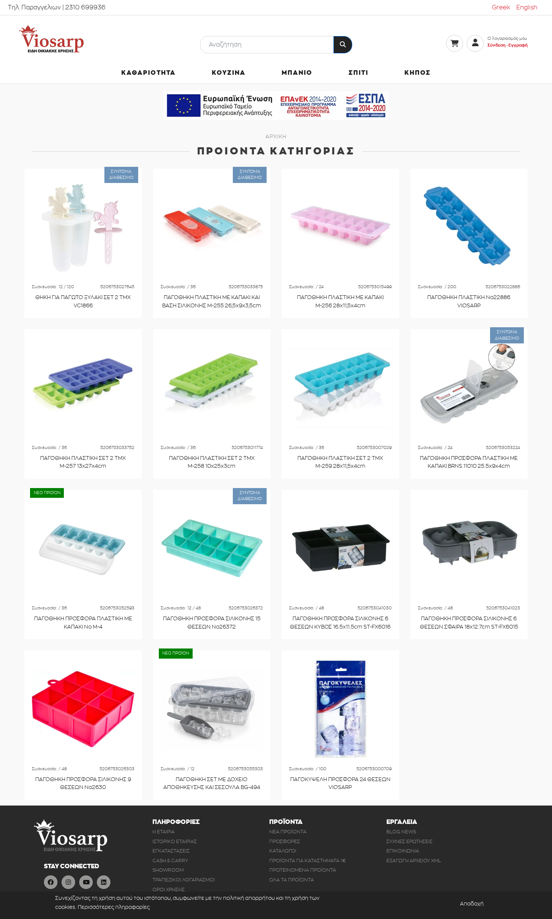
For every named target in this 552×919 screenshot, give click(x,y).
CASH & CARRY (170, 860)
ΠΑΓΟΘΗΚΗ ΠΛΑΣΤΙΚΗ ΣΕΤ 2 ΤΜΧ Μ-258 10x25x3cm (212, 462)
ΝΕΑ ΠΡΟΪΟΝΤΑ (287, 831)
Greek (501, 8)
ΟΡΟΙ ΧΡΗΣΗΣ (168, 889)
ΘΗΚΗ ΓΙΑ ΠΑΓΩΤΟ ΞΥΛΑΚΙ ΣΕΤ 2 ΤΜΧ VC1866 (83, 301)
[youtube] (86, 882)
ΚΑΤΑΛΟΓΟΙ (282, 850)
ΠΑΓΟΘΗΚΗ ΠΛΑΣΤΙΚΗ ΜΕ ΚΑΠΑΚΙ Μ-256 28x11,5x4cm (340, 301)
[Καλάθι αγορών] (454, 43)
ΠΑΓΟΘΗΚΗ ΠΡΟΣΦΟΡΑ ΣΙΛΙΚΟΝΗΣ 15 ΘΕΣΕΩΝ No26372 (212, 623)
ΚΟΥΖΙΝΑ (229, 73)
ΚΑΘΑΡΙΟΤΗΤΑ (148, 73)
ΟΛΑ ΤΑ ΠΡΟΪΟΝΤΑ (291, 879)
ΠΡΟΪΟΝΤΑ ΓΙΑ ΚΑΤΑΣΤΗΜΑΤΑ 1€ (307, 860)
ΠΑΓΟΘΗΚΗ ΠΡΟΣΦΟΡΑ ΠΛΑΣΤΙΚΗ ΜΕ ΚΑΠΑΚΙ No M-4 (83, 623)
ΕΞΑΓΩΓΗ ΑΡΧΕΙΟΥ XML (413, 860)
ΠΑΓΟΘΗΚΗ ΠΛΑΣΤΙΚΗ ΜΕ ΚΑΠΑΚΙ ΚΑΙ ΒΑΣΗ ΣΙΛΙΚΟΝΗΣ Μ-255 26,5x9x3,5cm (211, 301)
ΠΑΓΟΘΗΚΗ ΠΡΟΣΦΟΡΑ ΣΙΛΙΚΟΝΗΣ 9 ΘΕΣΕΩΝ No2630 (83, 784)
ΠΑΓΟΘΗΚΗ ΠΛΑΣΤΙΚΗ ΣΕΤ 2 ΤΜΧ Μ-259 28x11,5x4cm (340, 462)
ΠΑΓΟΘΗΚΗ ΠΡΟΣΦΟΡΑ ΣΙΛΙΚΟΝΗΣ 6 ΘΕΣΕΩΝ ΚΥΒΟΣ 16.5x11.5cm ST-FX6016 (340, 623)
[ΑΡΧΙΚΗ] (51, 39)
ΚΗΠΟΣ (417, 73)
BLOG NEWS (401, 831)
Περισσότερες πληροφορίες (114, 907)
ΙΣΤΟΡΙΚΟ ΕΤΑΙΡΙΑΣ (174, 841)
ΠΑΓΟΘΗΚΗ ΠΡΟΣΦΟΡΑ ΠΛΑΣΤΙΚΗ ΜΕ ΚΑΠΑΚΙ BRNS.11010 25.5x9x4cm (469, 462)
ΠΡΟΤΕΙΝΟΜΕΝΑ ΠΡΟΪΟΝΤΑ (302, 870)
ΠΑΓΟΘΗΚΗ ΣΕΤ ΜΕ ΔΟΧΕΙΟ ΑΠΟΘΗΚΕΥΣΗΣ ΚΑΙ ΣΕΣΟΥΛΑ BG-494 (211, 784)
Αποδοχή (472, 903)
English (526, 8)
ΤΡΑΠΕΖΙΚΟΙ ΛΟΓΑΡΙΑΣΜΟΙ (183, 879)
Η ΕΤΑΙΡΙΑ (163, 831)
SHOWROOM (168, 870)
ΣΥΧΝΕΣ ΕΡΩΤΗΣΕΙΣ (409, 841)
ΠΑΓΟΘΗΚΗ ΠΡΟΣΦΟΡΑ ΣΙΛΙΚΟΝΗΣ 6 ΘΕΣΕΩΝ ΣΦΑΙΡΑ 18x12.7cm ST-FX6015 (469, 623)
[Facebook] (50, 882)
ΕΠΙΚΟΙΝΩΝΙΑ (402, 850)
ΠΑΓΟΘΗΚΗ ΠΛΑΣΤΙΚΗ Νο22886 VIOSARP (468, 301)
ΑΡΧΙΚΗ (275, 136)
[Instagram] (68, 882)
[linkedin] (103, 882)
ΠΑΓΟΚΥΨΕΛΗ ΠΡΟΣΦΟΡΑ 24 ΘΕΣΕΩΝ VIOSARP (340, 784)
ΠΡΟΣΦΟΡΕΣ (284, 841)
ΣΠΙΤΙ (358, 73)
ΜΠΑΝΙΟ (297, 73)
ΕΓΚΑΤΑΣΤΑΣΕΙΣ (171, 850)
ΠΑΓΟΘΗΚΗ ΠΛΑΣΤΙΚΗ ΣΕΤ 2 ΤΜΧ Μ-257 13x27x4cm (83, 462)
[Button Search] (342, 44)
